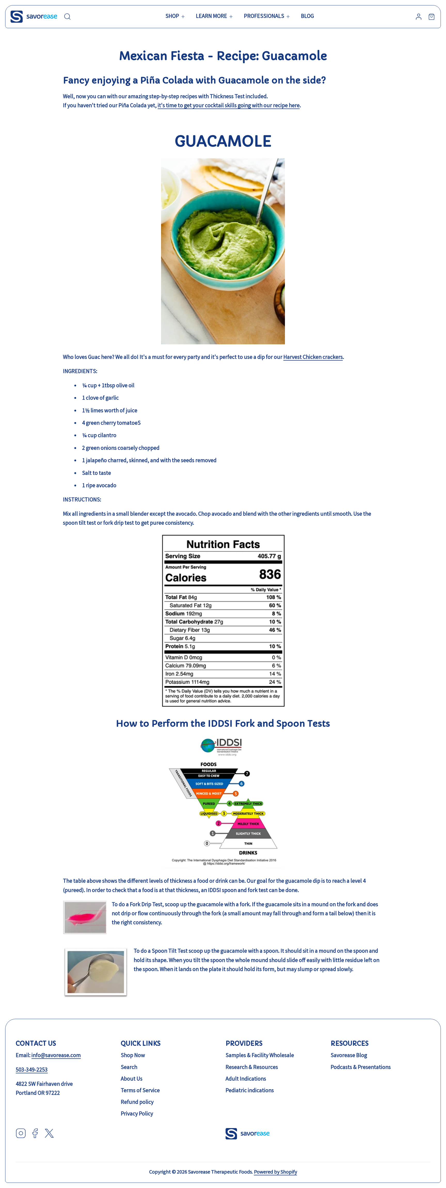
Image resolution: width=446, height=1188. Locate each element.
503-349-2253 (32, 1070)
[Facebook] (35, 1134)
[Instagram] (21, 1134)
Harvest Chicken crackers (313, 358)
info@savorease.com (56, 1056)
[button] (175, 16)
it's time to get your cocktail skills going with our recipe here (229, 106)
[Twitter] (49, 1134)
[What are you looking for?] (67, 16)
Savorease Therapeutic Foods (220, 1172)
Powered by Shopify (275, 1172)
